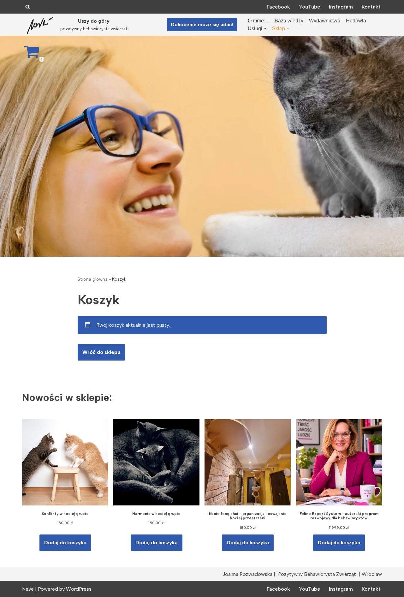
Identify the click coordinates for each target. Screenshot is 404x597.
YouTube (309, 7)
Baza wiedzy (289, 20)
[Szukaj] (27, 6)
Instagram (341, 7)
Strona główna (93, 279)
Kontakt (371, 7)
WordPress (79, 589)
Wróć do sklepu (101, 352)
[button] (265, 28)
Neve (28, 589)
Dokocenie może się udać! (202, 24)
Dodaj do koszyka (65, 543)
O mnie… (258, 20)
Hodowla (356, 20)
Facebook (278, 7)
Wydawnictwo (324, 20)
